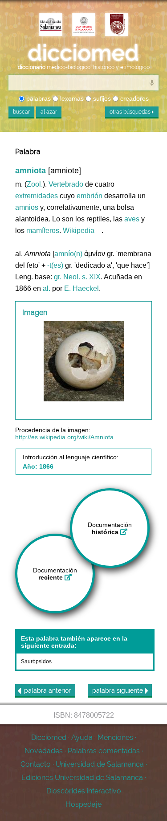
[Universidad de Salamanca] (83, 25)
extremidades (36, 196)
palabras (37, 98)
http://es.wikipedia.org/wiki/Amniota (64, 437)
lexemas (71, 98)
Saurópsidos (36, 661)
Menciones (115, 737)
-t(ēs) (55, 265)
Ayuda (82, 737)
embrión (89, 196)
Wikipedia (78, 230)
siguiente (118, 690)
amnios (26, 207)
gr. (57, 277)
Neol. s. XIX (82, 277)
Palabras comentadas (104, 751)
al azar (49, 112)
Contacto (35, 764)
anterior (47, 690)
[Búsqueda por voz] (152, 82)
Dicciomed (48, 737)
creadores (133, 98)
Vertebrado (66, 184)
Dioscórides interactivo (83, 791)
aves (131, 219)
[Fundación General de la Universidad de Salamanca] (116, 25)
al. (46, 288)
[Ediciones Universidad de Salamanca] (50, 25)
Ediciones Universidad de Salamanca (82, 777)
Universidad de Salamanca (100, 764)
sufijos (101, 98)
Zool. (35, 184)
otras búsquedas (131, 112)
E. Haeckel (81, 288)
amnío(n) (68, 253)
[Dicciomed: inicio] (83, 53)
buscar (21, 112)
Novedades (43, 751)
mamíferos (42, 230)
